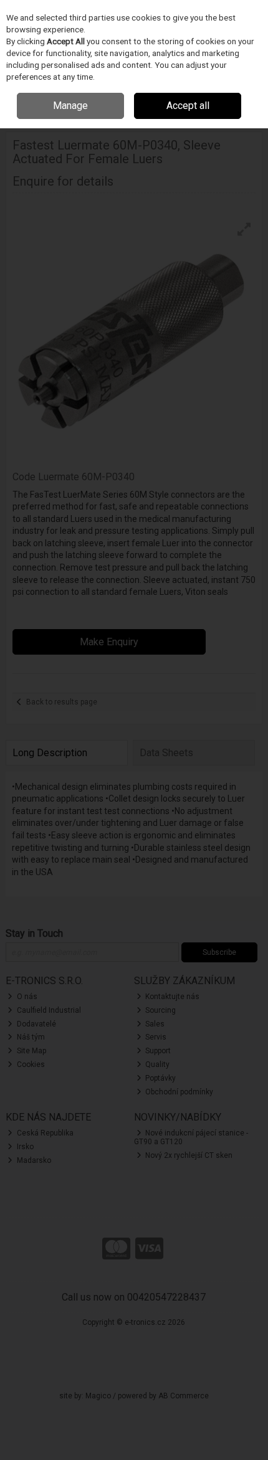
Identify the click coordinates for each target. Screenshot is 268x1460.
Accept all (187, 105)
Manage (70, 105)
